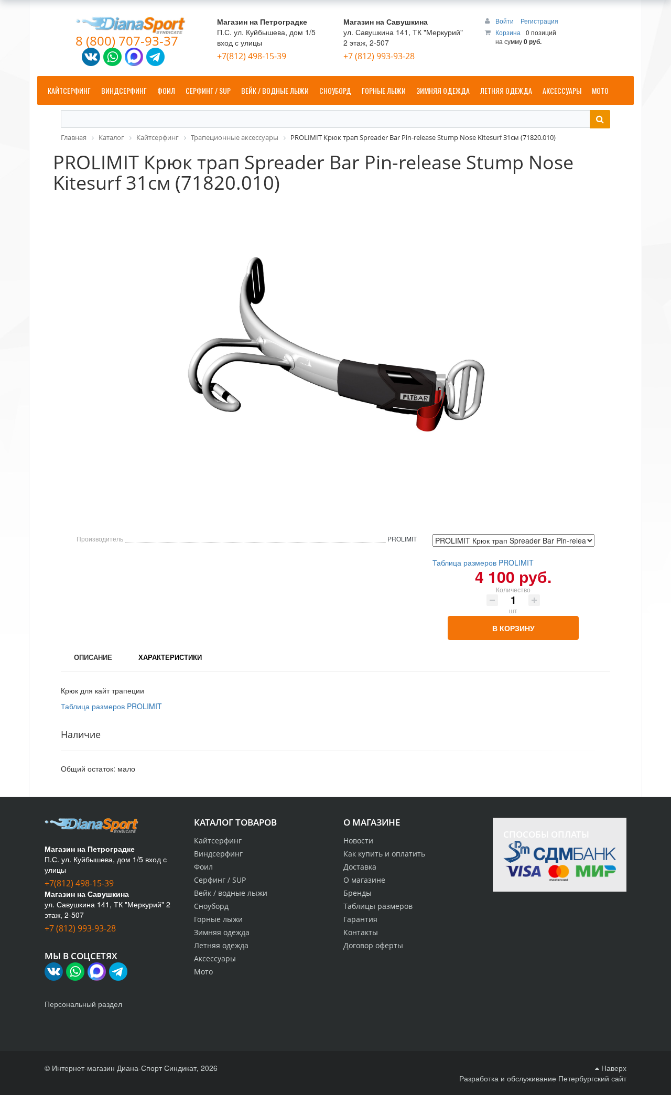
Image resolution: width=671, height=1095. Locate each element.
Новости (358, 840)
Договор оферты (373, 945)
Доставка (359, 867)
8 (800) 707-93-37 (126, 40)
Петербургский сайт (592, 1078)
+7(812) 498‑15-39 (251, 56)
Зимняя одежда (222, 932)
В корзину (513, 628)
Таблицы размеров (378, 906)
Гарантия (360, 919)
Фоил (203, 867)
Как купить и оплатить (384, 854)
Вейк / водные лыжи (230, 893)
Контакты (360, 932)
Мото (203, 972)
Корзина (508, 32)
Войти (505, 20)
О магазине (364, 880)
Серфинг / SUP (220, 880)
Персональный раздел (83, 1004)
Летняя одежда (221, 945)
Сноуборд (211, 906)
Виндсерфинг (218, 854)
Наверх (612, 1068)
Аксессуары (215, 958)
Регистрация (539, 20)
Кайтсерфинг (218, 840)
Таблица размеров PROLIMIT (483, 562)
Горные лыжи (218, 919)
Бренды (357, 893)
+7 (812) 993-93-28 (379, 56)
